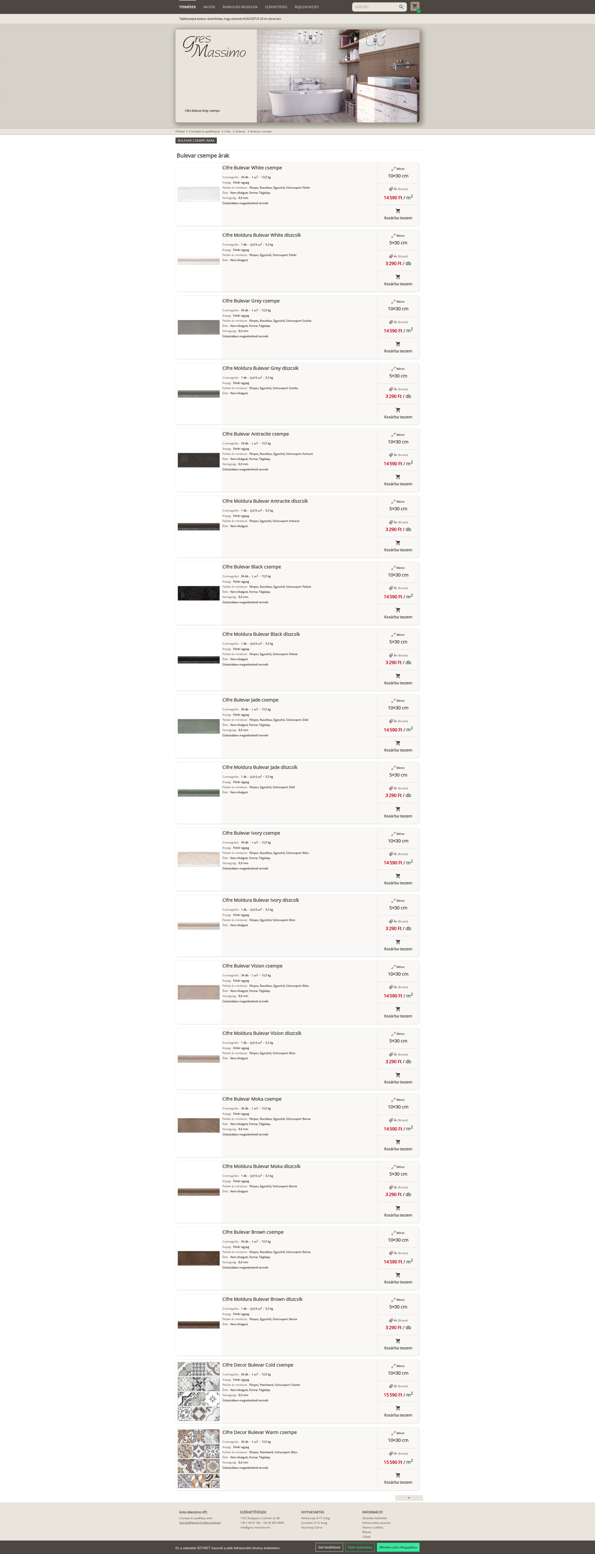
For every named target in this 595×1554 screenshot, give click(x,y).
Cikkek (366, 1537)
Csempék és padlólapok (204, 131)
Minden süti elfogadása (398, 1547)
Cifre (228, 131)
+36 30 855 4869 (273, 1523)
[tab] (187, 7)
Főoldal (180, 131)
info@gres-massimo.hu (255, 1527)
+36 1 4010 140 (250, 1523)
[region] (297, 1547)
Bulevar (241, 131)
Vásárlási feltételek (374, 1518)
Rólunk (366, 1532)
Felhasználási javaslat (376, 1523)
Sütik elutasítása (360, 1547)
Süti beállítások (329, 1547)
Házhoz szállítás (372, 1527)
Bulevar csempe (261, 131)
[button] (196, 141)
